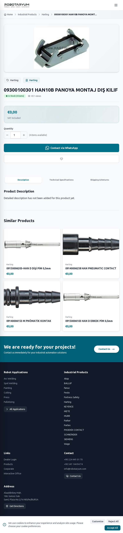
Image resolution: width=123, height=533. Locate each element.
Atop (66, 378)
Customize (97, 521)
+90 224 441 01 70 (73, 459)
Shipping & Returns (99, 180)
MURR (67, 416)
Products (8, 464)
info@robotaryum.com (75, 469)
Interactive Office (12, 473)
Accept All (112, 528)
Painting (8, 388)
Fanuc (67, 388)
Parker (67, 420)
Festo (67, 392)
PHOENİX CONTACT (74, 430)
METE (67, 411)
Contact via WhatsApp (64, 147)
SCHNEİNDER (70, 434)
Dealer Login (10, 459)
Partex (67, 425)
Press (6, 397)
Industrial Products (27, 14)
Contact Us (104, 349)
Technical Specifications (61, 180)
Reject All (113, 521)
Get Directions (17, 506)
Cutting (7, 392)
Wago (67, 444)
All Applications (17, 409)
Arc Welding (10, 378)
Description (23, 180)
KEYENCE (69, 406)
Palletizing (9, 402)
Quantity (8, 128)
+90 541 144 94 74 (73, 464)
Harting (45, 14)
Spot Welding (10, 383)
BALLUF (68, 383)
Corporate (9, 469)
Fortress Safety (71, 397)
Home (10, 14)
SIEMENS (68, 439)
